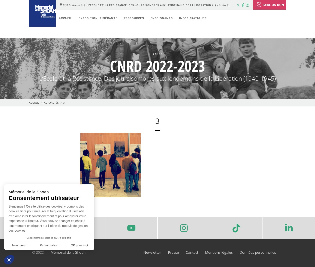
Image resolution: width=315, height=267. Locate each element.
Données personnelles (258, 252)
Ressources (134, 18)
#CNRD (158, 54)
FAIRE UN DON (273, 5)
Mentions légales (219, 252)
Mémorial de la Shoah (68, 252)
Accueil (65, 18)
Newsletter (152, 252)
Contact (192, 252)
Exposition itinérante (98, 18)
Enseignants (161, 18)
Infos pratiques (193, 18)
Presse (173, 252)
